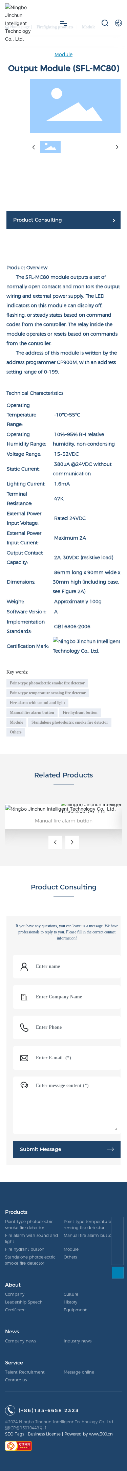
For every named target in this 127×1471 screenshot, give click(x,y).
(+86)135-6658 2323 (49, 1410)
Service (14, 1362)
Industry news (77, 1340)
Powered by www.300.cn (88, 1433)
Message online (79, 1372)
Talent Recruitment (25, 1372)
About (13, 1285)
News (12, 1331)
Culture (71, 1294)
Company (14, 1294)
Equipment (75, 1309)
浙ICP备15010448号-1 (26, 1427)
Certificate (15, 1309)
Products (16, 1212)
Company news (20, 1340)
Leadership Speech (24, 1302)
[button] (55, 842)
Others (70, 1257)
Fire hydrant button (24, 1249)
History (70, 1302)
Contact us (16, 1379)
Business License (44, 1433)
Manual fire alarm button (63, 821)
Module (63, 54)
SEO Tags (14, 1433)
